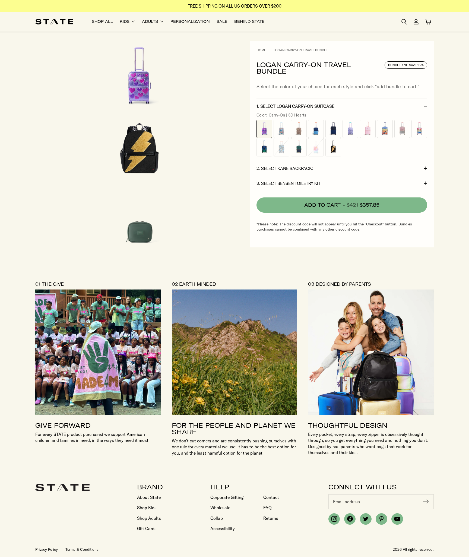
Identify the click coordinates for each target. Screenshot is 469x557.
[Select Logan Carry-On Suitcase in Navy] (333, 128)
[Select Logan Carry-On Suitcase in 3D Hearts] (264, 128)
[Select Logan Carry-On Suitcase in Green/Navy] (299, 147)
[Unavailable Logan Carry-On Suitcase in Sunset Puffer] (316, 147)
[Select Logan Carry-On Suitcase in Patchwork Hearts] (419, 128)
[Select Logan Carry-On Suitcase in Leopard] (299, 128)
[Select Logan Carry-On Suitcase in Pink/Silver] (402, 128)
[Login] (416, 22)
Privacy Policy (46, 549)
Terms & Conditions (82, 549)
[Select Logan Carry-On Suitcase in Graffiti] (281, 128)
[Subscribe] (425, 502)
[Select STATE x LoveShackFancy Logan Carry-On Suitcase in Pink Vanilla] (368, 128)
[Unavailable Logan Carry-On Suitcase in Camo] (281, 147)
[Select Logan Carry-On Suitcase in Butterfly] (350, 128)
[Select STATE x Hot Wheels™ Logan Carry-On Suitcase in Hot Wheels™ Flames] (385, 128)
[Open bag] (428, 22)
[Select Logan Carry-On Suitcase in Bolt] (333, 147)
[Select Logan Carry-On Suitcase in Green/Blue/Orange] (316, 128)
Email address (346, 501)
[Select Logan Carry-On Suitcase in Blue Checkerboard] (264, 147)
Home (261, 50)
